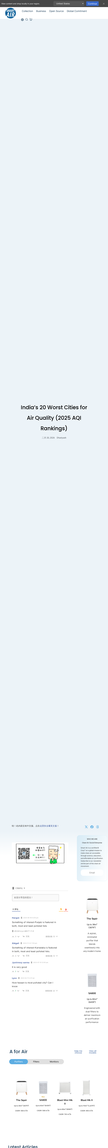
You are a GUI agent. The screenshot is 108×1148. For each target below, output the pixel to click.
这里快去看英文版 (48, 826)
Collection (27, 11)
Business (41, 11)
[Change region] (22, 19)
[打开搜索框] (26, 20)
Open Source (56, 11)
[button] (86, 827)
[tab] (18, 1061)
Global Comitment (77, 11)
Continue (92, 3)
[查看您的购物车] (30, 20)
